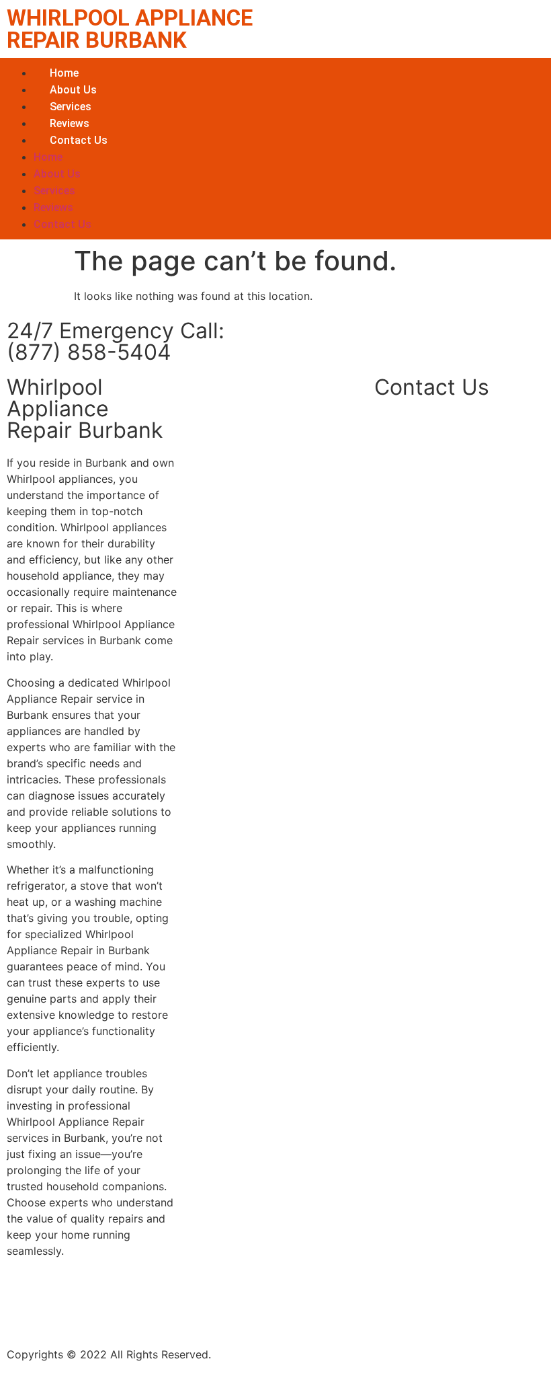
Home (64, 73)
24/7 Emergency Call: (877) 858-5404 (115, 341)
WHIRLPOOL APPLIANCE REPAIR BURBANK (130, 29)
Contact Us (79, 140)
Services (70, 106)
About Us (73, 89)
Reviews (69, 123)
